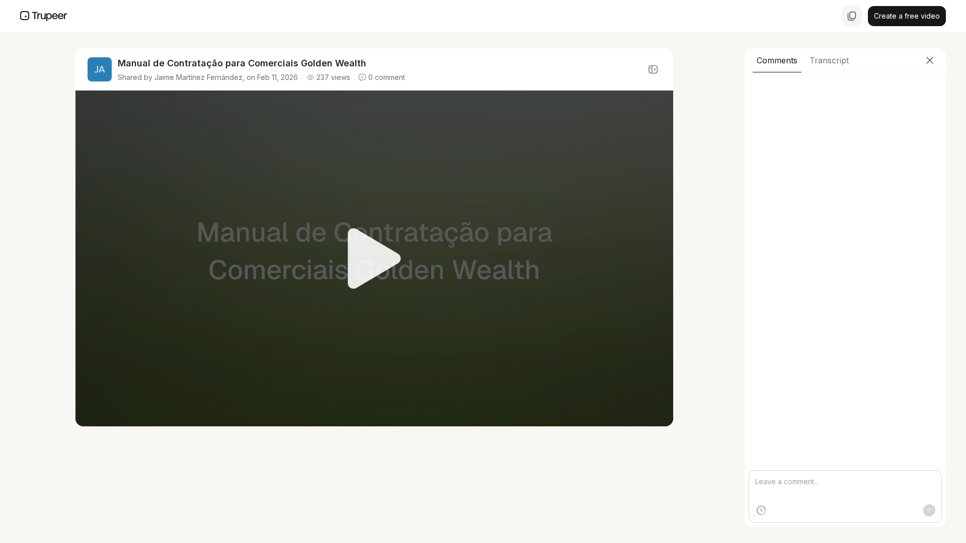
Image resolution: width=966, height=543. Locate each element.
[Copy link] (852, 16)
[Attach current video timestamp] (761, 510)
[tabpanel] (845, 299)
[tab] (777, 60)
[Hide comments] (653, 69)
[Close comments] (930, 60)
